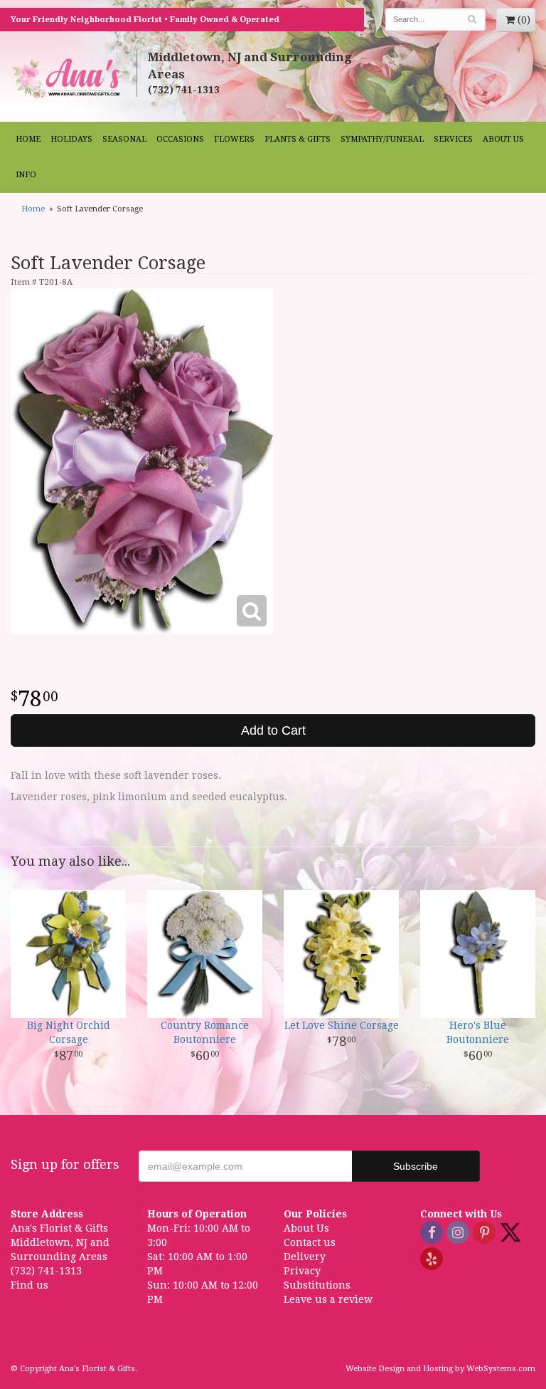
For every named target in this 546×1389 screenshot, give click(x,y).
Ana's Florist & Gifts (68, 78)
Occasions (180, 139)
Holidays (71, 139)
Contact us (310, 1242)
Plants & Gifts (297, 139)
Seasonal (124, 139)
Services (453, 139)
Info (26, 174)
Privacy (302, 1271)
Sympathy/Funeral (382, 139)
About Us (503, 139)
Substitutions (317, 1285)
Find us (29, 1285)
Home (28, 139)
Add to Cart (273, 730)
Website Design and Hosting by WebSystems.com (440, 1368)
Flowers (234, 139)
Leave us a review (328, 1299)
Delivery (305, 1256)
